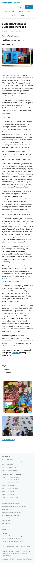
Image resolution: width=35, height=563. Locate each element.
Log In (20, 7)
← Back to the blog (8, 440)
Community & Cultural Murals (11, 539)
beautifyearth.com (28, 559)
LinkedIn (12, 559)
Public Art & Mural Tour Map (10, 470)
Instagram (5, 559)
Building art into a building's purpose (13, 541)
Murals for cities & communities (11, 512)
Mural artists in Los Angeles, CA (11, 477)
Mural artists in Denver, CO (10, 497)
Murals (7, 11)
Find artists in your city (9, 467)
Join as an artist (6, 518)
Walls (14, 11)
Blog (17, 546)
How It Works (6, 523)
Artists (21, 11)
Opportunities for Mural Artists (11, 515)
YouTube (19, 559)
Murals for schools (7, 509)
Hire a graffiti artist (7, 465)
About (3, 546)
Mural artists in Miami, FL (9, 494)
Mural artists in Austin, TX (9, 491)
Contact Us (10, 546)
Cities (28, 11)
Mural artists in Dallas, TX (9, 485)
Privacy (22, 546)
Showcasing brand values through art (13, 536)
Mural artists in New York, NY (10, 480)
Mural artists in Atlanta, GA (10, 488)
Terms (28, 546)
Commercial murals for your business (13, 462)
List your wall (6, 521)
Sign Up (29, 7)
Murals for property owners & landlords (14, 506)
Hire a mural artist (7, 459)
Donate (21, 15)
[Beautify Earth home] (11, 2)
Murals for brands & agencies (11, 503)
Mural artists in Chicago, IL (10, 483)
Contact (13, 15)
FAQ (3, 526)
